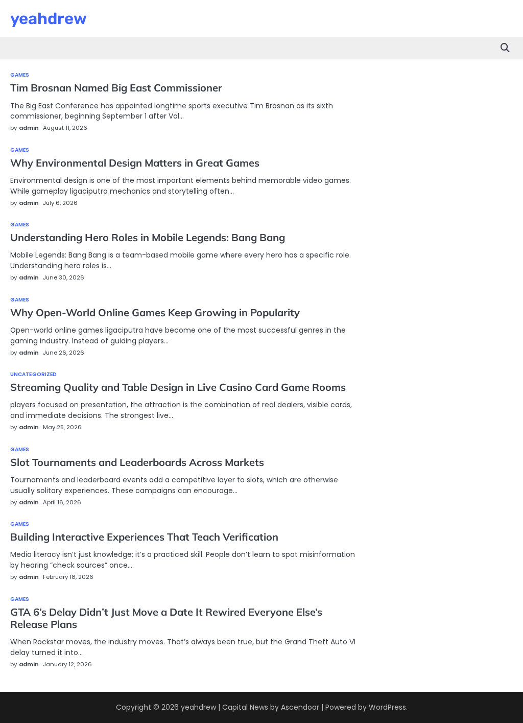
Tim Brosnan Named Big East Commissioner (116, 87)
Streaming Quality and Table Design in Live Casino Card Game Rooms (178, 387)
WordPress (387, 707)
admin (29, 128)
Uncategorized (33, 374)
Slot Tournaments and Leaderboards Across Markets (137, 462)
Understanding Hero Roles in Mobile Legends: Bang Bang (147, 237)
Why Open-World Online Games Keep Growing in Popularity (155, 312)
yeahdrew (48, 18)
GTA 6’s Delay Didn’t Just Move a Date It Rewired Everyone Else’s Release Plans (166, 618)
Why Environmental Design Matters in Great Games (134, 162)
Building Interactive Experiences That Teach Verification (144, 536)
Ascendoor (300, 707)
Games (20, 75)
